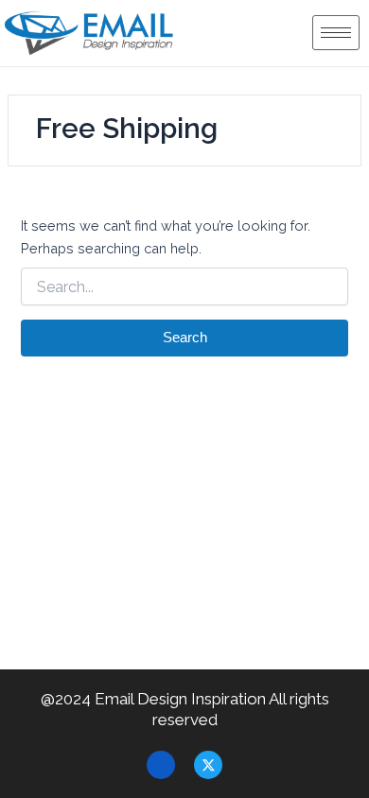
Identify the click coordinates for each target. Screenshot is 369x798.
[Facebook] (161, 765)
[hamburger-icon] (336, 32)
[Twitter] (208, 765)
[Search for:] (184, 287)
